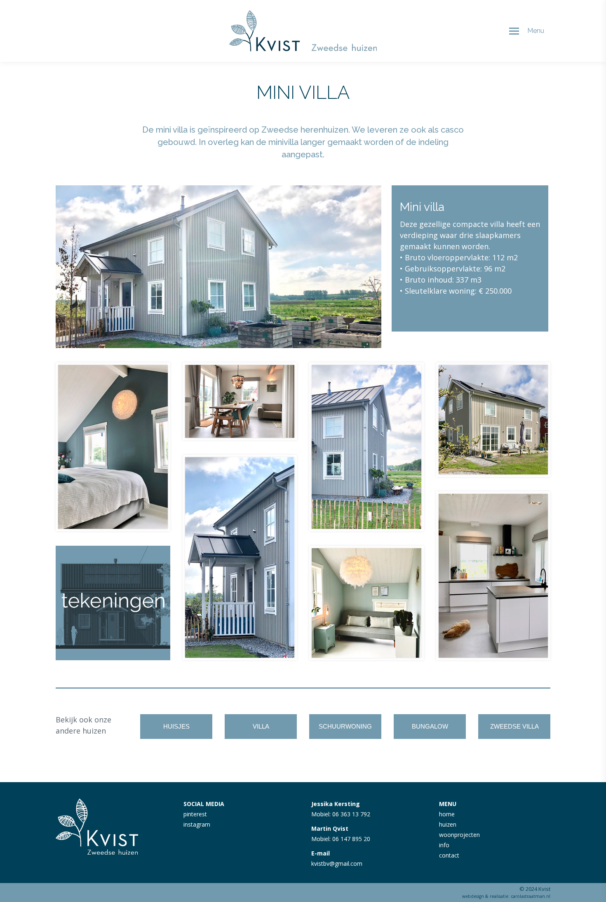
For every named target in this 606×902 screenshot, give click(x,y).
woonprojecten (459, 835)
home (447, 814)
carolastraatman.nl (530, 896)
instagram (196, 824)
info (444, 845)
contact (449, 855)
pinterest (195, 814)
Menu (535, 31)
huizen (447, 824)
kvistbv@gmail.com (336, 863)
